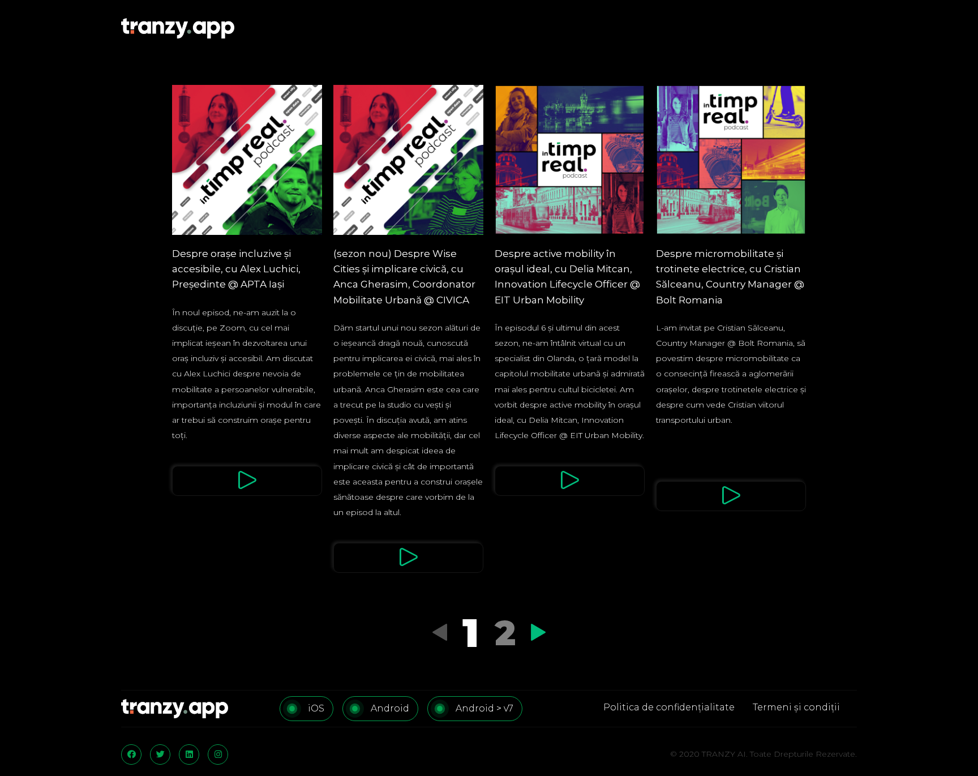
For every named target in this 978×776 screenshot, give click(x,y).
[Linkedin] (189, 754)
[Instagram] (218, 754)
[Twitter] (160, 754)
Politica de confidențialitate (669, 707)
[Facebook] (131, 754)
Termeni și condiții (796, 707)
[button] (247, 481)
